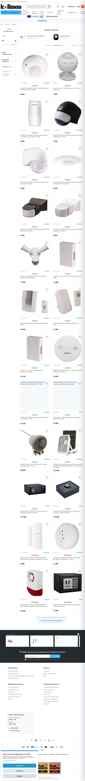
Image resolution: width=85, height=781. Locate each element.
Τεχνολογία (7, 24)
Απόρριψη (19, 776)
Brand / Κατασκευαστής (7, 53)
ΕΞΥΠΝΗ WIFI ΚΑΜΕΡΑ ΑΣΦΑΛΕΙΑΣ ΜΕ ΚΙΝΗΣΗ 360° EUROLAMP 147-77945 (34, 418)
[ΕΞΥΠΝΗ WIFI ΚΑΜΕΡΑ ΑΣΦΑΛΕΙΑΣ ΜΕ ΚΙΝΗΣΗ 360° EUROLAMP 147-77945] (35, 395)
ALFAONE (80, 83)
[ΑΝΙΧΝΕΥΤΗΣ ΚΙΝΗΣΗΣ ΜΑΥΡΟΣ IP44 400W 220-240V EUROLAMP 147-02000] (67, 113)
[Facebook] (32, 740)
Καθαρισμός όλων (9, 31)
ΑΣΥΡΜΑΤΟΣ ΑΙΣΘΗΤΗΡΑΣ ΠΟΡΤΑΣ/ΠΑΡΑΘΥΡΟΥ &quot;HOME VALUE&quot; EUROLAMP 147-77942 (34, 558)
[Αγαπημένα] (58, 6)
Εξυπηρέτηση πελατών (16, 684)
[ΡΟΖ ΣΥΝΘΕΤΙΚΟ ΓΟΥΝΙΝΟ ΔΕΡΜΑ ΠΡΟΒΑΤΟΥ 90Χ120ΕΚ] (10, 641)
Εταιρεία (46, 668)
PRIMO (80, 412)
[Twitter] (44, 740)
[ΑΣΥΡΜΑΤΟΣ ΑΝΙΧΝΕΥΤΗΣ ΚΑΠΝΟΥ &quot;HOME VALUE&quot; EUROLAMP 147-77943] (67, 536)
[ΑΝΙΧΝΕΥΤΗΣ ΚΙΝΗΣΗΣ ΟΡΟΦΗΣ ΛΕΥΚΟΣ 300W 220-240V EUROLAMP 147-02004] (35, 66)
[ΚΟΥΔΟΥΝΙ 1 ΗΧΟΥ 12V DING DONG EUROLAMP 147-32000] (67, 254)
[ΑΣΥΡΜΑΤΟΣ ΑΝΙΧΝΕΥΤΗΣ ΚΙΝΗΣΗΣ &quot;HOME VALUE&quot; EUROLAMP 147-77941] (35, 113)
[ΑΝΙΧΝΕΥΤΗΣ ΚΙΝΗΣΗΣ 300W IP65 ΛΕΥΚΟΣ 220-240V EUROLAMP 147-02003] (67, 207)
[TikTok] (40, 740)
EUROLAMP (46, 83)
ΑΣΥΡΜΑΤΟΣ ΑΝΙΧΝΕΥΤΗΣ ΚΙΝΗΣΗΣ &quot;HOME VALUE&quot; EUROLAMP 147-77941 (33, 136)
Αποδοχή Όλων (19, 765)
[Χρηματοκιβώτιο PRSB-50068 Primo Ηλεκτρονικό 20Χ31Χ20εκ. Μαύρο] (67, 395)
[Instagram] (36, 740)
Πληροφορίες (12, 668)
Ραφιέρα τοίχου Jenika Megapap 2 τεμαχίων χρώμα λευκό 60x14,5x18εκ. (71, 640)
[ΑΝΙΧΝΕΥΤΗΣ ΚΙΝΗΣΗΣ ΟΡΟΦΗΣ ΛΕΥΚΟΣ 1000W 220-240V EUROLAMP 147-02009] (67, 160)
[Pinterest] (53, 740)
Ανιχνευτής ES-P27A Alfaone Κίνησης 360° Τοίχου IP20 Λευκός (67, 89)
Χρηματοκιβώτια (65, 36)
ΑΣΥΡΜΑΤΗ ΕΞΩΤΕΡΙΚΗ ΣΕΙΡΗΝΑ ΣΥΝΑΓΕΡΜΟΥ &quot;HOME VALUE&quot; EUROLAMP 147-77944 (34, 605)
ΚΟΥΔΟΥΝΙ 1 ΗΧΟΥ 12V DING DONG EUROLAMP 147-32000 (67, 277)
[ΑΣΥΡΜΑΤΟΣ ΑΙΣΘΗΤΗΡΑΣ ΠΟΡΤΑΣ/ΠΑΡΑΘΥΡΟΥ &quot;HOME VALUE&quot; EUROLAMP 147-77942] (35, 536)
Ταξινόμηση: (48, 45)
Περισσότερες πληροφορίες (10, 760)
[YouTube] (49, 740)
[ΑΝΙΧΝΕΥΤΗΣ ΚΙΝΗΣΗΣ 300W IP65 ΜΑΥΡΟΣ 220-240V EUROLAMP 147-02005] (35, 207)
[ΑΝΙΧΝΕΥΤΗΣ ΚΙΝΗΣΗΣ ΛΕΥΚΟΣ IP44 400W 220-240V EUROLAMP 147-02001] (35, 160)
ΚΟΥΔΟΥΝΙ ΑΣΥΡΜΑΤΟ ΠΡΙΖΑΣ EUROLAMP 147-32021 (66, 324)
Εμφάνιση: (75, 45)
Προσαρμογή (19, 771)
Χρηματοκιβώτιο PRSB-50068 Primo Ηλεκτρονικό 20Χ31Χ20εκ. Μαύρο (66, 418)
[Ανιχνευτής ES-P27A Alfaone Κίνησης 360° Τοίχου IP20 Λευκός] (67, 66)
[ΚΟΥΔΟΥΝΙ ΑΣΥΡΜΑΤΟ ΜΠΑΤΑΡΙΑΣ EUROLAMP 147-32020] (35, 301)
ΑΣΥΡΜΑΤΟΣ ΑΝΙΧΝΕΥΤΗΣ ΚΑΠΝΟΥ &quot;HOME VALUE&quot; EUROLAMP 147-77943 (66, 558)
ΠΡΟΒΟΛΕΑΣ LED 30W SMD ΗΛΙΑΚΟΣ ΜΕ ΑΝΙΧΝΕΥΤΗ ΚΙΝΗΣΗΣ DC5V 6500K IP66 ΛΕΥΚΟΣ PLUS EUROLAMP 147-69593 (67, 466)
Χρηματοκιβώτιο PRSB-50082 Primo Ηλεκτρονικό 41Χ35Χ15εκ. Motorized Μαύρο (66, 511)
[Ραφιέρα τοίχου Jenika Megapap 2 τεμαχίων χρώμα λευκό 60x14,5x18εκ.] (60, 641)
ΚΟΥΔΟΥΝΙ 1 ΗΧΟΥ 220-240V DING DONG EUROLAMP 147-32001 (31, 371)
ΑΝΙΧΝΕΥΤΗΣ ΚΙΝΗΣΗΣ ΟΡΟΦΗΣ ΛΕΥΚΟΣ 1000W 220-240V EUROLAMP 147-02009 (67, 183)
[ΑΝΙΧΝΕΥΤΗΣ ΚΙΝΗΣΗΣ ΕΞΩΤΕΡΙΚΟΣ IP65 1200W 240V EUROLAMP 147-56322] (35, 442)
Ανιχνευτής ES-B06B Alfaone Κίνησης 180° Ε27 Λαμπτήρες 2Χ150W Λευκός (33, 277)
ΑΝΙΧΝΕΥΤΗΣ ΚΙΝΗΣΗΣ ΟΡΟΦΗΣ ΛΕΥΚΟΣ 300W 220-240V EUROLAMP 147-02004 (34, 89)
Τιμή (3, 36)
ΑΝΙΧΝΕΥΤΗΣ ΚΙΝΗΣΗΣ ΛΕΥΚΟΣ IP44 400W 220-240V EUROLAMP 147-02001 (34, 183)
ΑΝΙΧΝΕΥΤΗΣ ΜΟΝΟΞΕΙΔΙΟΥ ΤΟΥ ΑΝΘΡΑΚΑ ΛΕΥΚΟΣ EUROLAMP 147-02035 (67, 371)
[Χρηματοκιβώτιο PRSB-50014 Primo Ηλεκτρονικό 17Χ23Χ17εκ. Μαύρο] (67, 583)
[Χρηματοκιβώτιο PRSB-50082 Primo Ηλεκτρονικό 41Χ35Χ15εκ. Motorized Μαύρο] (67, 489)
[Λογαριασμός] (63, 6)
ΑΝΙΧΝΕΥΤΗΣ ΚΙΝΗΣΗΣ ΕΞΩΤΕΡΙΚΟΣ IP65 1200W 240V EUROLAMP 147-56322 (33, 465)
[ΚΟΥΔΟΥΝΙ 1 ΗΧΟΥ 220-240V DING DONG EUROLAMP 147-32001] (35, 348)
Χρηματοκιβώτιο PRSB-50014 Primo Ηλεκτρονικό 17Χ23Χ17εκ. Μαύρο (66, 605)
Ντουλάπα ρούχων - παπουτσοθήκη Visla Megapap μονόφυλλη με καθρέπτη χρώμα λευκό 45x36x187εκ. (44, 640)
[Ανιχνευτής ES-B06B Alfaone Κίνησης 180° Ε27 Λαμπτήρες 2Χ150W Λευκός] (35, 254)
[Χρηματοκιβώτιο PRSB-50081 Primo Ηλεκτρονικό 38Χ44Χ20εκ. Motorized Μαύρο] (35, 489)
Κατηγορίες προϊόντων (5, 60)
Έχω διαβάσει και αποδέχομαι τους (43, 659)
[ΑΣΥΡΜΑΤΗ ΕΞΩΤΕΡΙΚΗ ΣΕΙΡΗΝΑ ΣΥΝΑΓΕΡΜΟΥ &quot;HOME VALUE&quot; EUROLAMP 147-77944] (35, 583)
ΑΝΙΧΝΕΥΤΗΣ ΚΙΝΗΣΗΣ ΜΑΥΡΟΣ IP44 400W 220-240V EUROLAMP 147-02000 (67, 136)
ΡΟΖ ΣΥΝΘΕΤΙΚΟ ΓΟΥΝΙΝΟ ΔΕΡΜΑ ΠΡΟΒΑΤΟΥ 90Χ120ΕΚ (20, 640)
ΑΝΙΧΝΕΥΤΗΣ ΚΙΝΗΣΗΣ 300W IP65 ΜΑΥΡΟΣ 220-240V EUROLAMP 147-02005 (34, 230)
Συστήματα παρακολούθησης (35, 36)
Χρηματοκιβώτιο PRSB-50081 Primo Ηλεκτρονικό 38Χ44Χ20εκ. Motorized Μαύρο (33, 511)
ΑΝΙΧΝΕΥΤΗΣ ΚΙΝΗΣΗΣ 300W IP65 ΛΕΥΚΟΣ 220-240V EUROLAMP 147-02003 (67, 230)
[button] (49, 6)
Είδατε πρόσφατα (11, 633)
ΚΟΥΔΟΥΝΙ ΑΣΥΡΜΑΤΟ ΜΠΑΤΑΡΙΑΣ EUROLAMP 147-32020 (34, 324)
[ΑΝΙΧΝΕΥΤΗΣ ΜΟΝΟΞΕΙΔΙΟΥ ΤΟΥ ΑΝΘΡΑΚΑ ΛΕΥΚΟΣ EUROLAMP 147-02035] (67, 348)
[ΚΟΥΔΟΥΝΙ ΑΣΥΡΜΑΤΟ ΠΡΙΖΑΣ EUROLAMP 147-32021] (67, 301)
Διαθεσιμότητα (6, 67)
